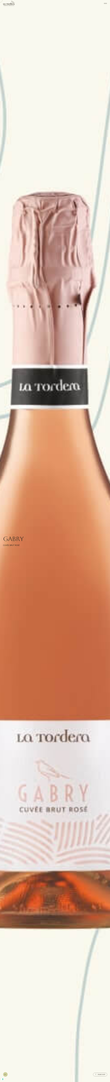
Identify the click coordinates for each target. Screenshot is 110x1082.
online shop (101, 1074)
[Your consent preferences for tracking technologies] (2, 1079)
